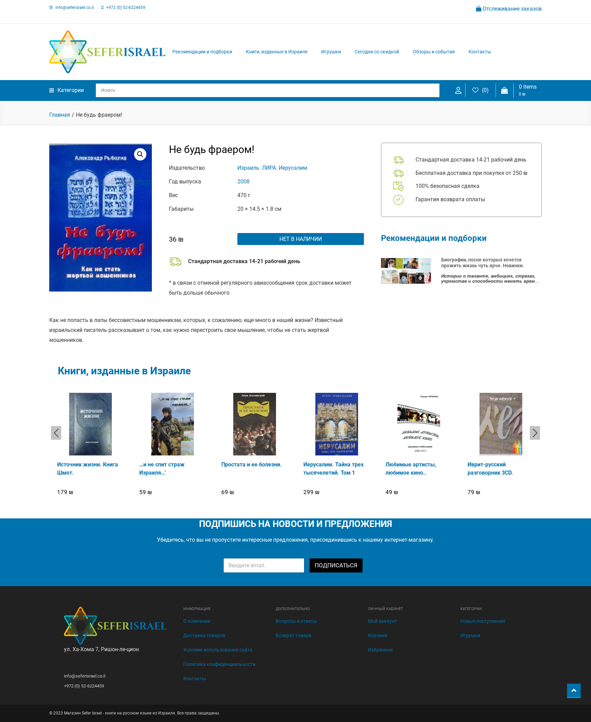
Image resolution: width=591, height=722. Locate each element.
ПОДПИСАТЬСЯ (336, 565)
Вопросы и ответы (296, 621)
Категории (70, 90)
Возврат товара (294, 635)
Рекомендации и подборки (202, 51)
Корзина (377, 635)
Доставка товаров (204, 635)
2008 (243, 181)
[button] (140, 154)
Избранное (380, 650)
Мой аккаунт (382, 621)
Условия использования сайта (217, 650)
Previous (56, 433)
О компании (196, 621)
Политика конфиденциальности (219, 664)
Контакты (480, 51)
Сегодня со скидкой (377, 51)
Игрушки (331, 51)
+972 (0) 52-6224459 (125, 7)
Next (535, 433)
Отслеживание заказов (511, 8)
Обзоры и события (434, 51)
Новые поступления (482, 621)
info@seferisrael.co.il (74, 7)
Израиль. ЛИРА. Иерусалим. (272, 168)
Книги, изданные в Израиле (276, 51)
